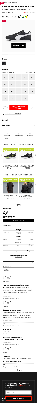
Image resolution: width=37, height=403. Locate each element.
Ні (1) (20, 257)
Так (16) (17, 257)
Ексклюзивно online (10, 2)
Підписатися (18, 398)
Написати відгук (18, 220)
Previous (2, 155)
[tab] (18, 120)
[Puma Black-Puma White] (4, 63)
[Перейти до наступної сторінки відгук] (21, 370)
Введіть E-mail (10, 392)
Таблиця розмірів (8, 72)
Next (35, 155)
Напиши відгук (26, 9)
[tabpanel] (18, 36)
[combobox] (18, 262)
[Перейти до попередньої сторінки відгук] (15, 370)
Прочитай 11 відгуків (14, 9)
